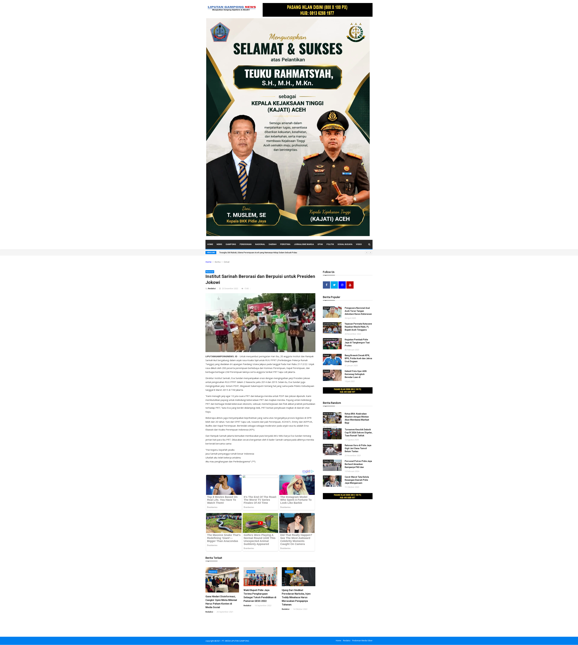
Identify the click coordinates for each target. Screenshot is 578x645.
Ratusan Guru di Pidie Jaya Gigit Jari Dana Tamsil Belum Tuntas (358, 448)
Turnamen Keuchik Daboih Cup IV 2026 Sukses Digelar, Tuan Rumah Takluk (358, 432)
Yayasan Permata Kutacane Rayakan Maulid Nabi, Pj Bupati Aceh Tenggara (358, 327)
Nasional (260, 244)
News (219, 244)
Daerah (273, 244)
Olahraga (327, 429)
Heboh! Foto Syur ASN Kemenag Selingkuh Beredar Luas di (356, 374)
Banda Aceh (328, 414)
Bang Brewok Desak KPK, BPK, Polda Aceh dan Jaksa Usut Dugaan (358, 358)
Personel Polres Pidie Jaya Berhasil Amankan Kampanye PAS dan (358, 464)
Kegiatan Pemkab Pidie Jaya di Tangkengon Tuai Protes (357, 342)
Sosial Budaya (344, 244)
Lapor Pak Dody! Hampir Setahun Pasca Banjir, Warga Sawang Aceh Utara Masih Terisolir (258, 252)
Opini (320, 244)
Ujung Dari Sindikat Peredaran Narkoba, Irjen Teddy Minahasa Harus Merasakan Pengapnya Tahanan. (296, 597)
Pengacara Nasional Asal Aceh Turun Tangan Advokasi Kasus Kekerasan (358, 311)
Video (359, 244)
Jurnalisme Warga (304, 244)
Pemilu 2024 (328, 461)
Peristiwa (285, 244)
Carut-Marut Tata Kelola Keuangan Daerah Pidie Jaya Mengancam (357, 480)
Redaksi (212, 288)
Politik (330, 244)
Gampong (231, 244)
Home (210, 244)
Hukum (326, 308)
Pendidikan (246, 244)
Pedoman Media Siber (362, 640)
